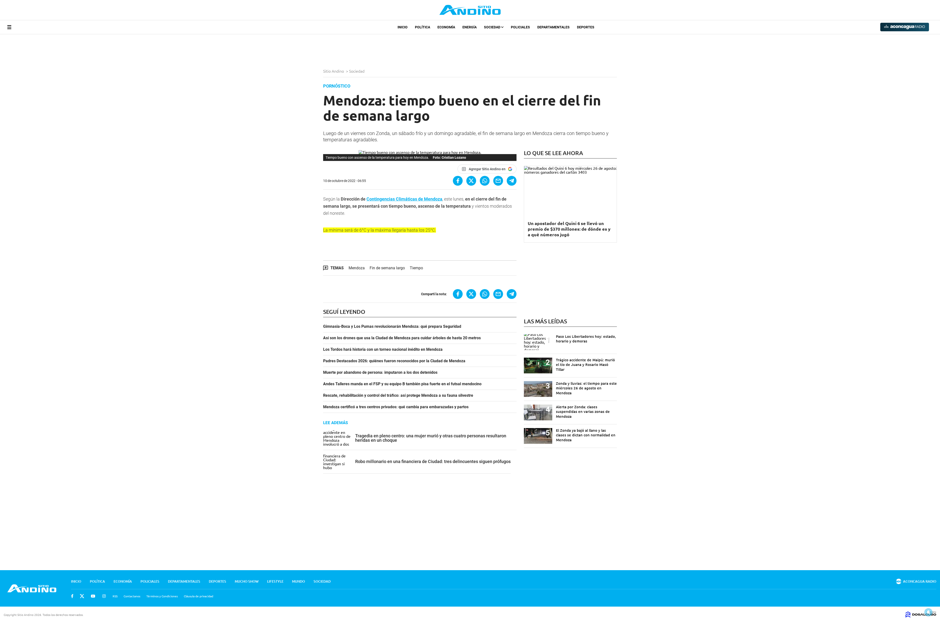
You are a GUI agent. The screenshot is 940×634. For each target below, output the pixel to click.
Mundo (298, 581)
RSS (115, 596)
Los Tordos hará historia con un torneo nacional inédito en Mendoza (383, 349)
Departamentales (553, 27)
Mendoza (357, 268)
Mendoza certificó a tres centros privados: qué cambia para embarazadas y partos (396, 407)
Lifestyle (275, 581)
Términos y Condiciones (162, 596)
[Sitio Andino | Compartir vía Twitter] (471, 181)
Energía (469, 27)
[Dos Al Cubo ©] (920, 615)
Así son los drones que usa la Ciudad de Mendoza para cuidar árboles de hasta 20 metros (402, 338)
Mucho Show (246, 581)
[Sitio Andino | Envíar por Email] (498, 181)
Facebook (72, 596)
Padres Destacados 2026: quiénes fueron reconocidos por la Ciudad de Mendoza (394, 361)
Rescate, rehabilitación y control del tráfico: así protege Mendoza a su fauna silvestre (398, 395)
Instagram (104, 596)
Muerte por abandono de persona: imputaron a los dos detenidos (380, 372)
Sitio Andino (334, 70)
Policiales (520, 27)
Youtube (93, 596)
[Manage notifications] (928, 612)
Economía (446, 27)
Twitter (82, 596)
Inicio (403, 27)
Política (422, 27)
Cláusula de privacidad (198, 596)
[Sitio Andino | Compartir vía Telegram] (512, 181)
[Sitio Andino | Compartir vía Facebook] (458, 181)
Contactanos (132, 596)
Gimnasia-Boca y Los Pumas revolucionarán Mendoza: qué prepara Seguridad (392, 326)
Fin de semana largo (387, 268)
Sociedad (492, 27)
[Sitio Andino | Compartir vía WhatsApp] (485, 181)
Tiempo (416, 268)
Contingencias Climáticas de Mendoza (404, 199)
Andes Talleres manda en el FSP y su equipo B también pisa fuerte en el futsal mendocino (402, 384)
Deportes (585, 27)
